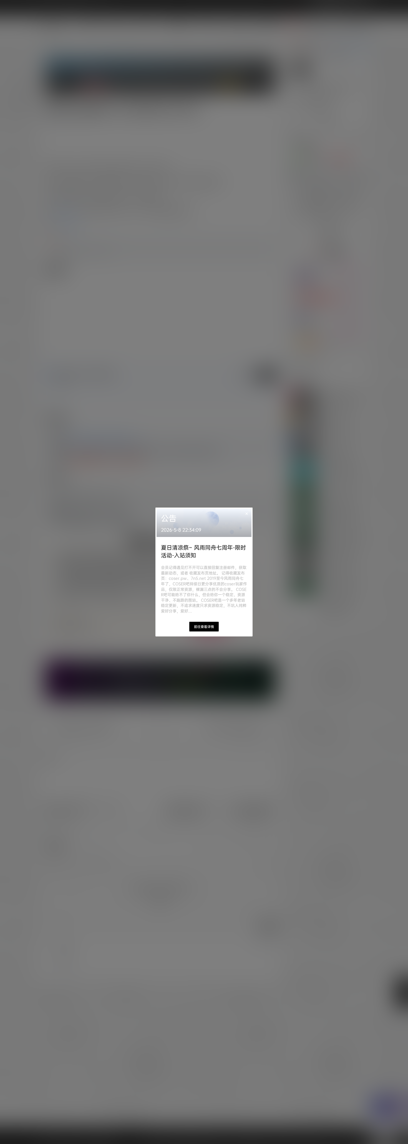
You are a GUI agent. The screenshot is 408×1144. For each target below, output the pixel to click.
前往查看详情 (204, 626)
